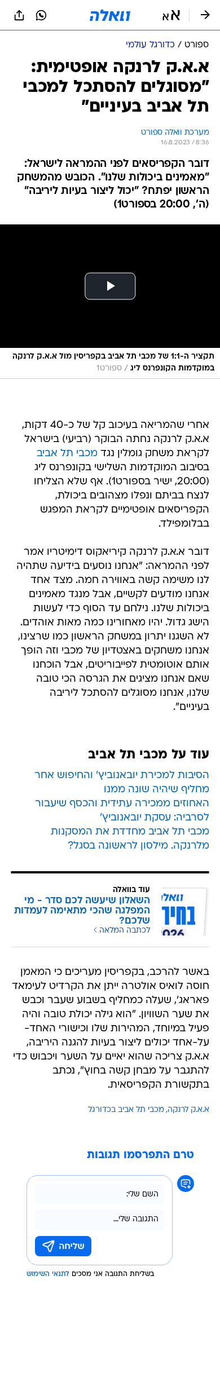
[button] (171, 15)
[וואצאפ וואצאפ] (41, 15)
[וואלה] (110, 15)
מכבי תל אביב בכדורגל (126, 1110)
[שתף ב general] (19, 15)
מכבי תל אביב (67, 453)
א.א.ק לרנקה (188, 1110)
